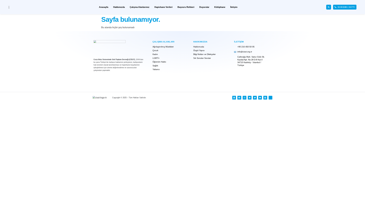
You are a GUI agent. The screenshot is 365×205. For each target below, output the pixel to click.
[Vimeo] (265, 98)
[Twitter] (255, 98)
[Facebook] (239, 98)
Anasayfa (103, 7)
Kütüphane (219, 7)
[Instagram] (244, 98)
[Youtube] (260, 98)
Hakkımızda (119, 7)
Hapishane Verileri (163, 7)
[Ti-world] (270, 98)
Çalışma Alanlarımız (139, 7)
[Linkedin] (234, 98)
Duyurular (204, 7)
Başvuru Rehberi (186, 7)
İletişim (233, 7)
